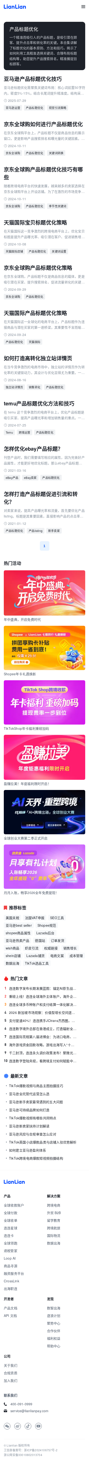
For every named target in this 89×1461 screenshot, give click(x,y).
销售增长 (70, 948)
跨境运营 (24, 432)
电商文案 (57, 955)
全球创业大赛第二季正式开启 (26, 838)
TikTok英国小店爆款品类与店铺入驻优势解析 (43, 1142)
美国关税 (12, 917)
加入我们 (10, 1380)
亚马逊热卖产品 (17, 940)
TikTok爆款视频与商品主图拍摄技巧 (36, 1085)
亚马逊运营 (13, 108)
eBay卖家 (30, 478)
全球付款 (10, 1212)
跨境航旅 (54, 1227)
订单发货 (57, 940)
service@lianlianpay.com (29, 1410)
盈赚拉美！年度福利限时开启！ (27, 783)
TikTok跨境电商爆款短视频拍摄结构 (36, 1158)
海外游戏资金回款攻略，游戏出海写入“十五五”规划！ (41, 1044)
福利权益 (54, 1338)
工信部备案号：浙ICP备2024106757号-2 (30, 1450)
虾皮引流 (31, 948)
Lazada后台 (45, 932)
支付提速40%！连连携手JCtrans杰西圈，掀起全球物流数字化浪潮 (41, 1020)
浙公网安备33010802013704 (23, 1455)
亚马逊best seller (19, 925)
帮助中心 (54, 1345)
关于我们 (10, 1365)
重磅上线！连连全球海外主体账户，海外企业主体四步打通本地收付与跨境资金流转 (41, 996)
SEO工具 (57, 917)
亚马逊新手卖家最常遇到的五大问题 (36, 1101)
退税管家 (10, 1250)
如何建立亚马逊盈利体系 (27, 1150)
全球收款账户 (14, 1205)
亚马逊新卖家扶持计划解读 (29, 1126)
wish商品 (12, 948)
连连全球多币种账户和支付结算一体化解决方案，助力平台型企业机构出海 (41, 1004)
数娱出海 (12, 963)
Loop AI (10, 1258)
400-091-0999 (21, 1404)
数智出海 (54, 1308)
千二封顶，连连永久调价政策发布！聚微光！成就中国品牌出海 (41, 1052)
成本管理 (76, 955)
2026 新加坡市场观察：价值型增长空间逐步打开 (41, 1012)
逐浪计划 (54, 1315)
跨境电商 (54, 1205)
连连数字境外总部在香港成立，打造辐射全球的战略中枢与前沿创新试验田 (41, 1028)
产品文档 (10, 1308)
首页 (15, 7)
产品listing (35, 531)
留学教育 (54, 1220)
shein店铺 (13, 955)
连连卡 (9, 1235)
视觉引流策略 (57, 108)
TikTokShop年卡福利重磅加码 (26, 728)
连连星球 (10, 1227)
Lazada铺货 (35, 955)
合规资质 (10, 1372)
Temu (9, 432)
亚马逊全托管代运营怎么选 (29, 1093)
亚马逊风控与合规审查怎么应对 (32, 1134)
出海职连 (10, 1288)
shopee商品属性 (18, 932)
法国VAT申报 (34, 917)
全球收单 (10, 1220)
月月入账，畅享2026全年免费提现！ (31, 892)
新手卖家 (54, 531)
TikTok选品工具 (37, 963)
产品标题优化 (34, 108)
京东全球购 (13, 153)
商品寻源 (10, 1265)
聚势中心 (54, 1323)
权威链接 (51, 948)
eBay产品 (12, 478)
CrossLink (11, 1281)
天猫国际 (34, 342)
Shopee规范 (46, 925)
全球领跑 (10, 1243)
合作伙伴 (54, 1330)
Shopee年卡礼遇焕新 (20, 674)
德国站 (40, 940)
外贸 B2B (54, 1212)
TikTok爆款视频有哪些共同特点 (32, 1118)
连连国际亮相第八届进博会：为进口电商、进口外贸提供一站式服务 (41, 1036)
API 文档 (10, 1315)
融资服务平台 (14, 1273)
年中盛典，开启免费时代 (22, 619)
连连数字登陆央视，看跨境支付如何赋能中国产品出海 (40, 1060)
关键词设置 (59, 251)
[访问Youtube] (38, 1426)
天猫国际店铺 (14, 251)
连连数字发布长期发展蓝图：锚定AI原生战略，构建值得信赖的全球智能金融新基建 (41, 988)
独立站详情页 (14, 387)
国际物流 (54, 1235)
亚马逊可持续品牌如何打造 (29, 1109)
